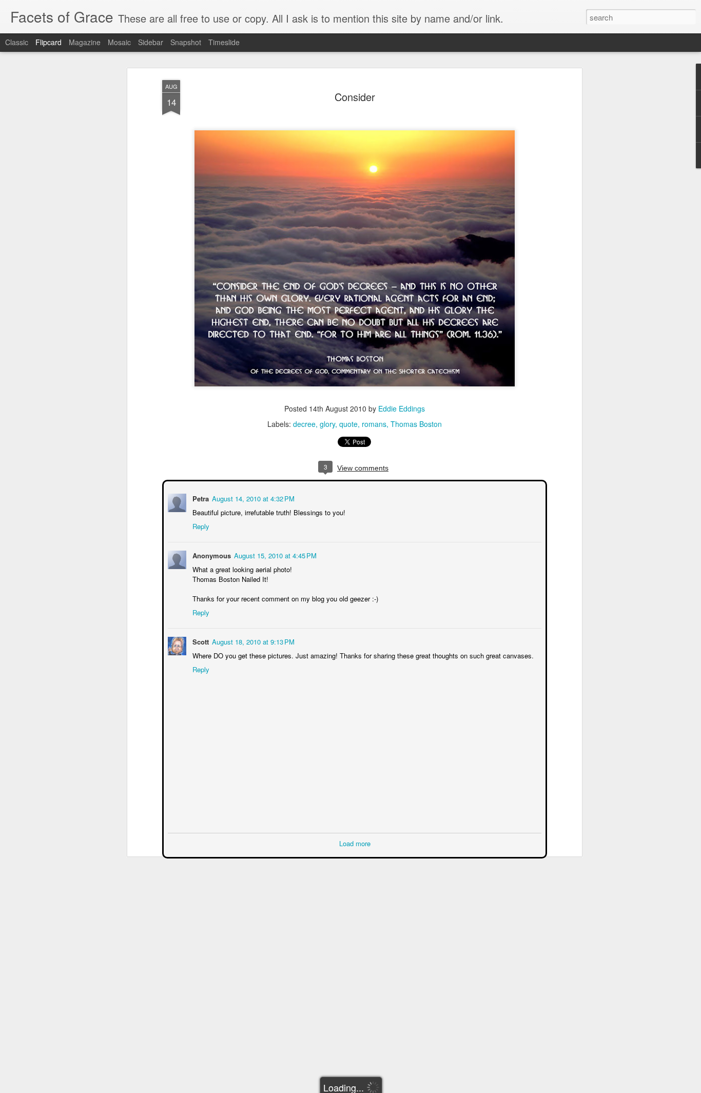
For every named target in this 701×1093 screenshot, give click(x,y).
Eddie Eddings (401, 408)
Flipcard (48, 42)
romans (374, 424)
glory (327, 424)
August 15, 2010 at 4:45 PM (274, 554)
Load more (355, 842)
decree (304, 424)
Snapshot (185, 42)
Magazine (85, 42)
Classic (16, 42)
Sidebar (150, 42)
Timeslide (224, 42)
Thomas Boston (416, 424)
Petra (199, 497)
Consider (355, 96)
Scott (199, 641)
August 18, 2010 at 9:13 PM (252, 641)
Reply (199, 525)
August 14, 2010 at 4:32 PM (252, 497)
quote (348, 424)
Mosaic (119, 42)
